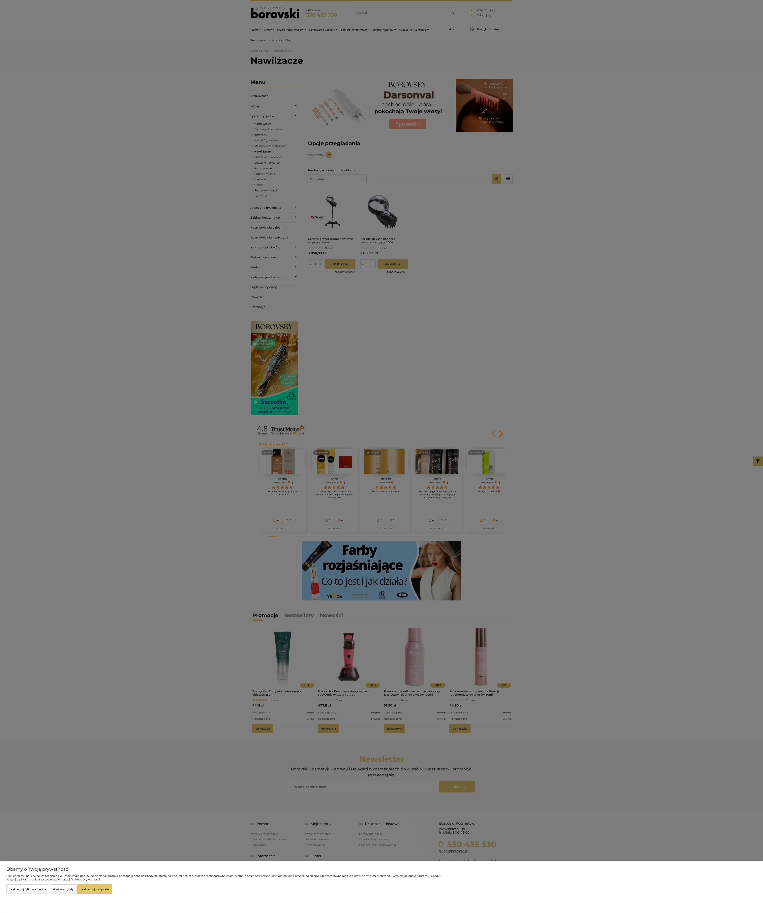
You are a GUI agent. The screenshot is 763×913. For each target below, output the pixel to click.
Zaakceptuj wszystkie (94, 889)
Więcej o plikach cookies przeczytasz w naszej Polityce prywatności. (53, 879)
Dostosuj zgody (63, 889)
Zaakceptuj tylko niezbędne (28, 889)
